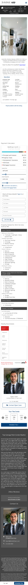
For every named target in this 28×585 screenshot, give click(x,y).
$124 (24, 160)
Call (6, 583)
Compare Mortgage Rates (9, 188)
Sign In (19, 194)
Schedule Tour (19, 583)
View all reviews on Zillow (14, 499)
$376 (24, 162)
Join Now (6, 219)
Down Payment (5, 176)
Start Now (22, 65)
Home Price (4, 168)
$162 (24, 165)
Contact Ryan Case (15, 405)
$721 (24, 158)
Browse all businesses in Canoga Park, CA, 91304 (7, 363)
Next (25, 418)
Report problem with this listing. (14, 105)
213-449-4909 (14, 401)
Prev (3, 418)
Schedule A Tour (13, 425)
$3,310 (24, 155)
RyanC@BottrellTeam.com (13, 541)
